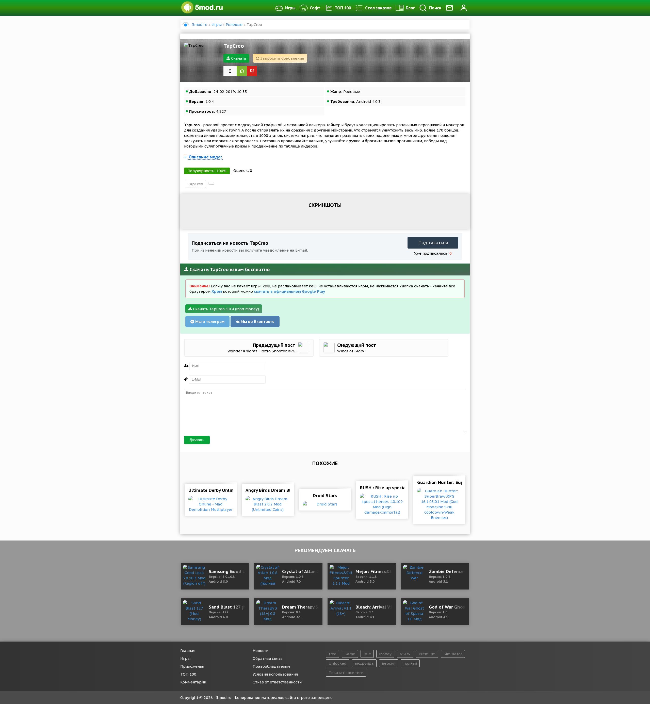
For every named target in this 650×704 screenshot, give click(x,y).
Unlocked (338, 663)
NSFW (405, 653)
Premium (427, 653)
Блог (410, 7)
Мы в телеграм (209, 321)
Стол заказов (378, 7)
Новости (260, 650)
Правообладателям (271, 666)
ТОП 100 (343, 7)
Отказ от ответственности (277, 682)
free (332, 653)
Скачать (238, 58)
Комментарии (193, 682)
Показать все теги (346, 672)
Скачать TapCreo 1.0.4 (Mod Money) (225, 308)
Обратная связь (268, 658)
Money (385, 653)
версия (388, 663)
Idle (367, 653)
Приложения (192, 666)
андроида (364, 663)
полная (410, 663)
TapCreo (195, 184)
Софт (315, 7)
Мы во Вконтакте (257, 321)
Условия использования (275, 674)
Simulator (453, 653)
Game (350, 653)
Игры (290, 7)
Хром (217, 291)
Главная (187, 650)
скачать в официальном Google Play (289, 291)
